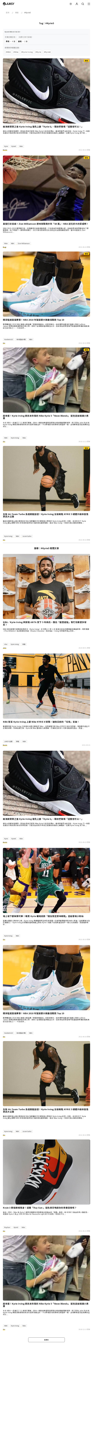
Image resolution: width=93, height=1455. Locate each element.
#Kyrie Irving (27, 52)
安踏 (23, 644)
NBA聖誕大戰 (21, 339)
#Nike (16, 52)
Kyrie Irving (15, 438)
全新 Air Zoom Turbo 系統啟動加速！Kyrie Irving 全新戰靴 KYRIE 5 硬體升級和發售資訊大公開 (45, 515)
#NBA (8, 52)
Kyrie (6, 146)
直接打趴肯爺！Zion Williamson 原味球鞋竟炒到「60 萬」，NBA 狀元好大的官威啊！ (46, 224)
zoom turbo (27, 536)
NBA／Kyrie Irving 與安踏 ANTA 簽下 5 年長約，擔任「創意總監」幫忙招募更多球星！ (44, 623)
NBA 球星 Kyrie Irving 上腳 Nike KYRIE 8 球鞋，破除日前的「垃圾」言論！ (41, 722)
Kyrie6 (14, 146)
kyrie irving (15, 644)
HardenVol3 (8, 339)
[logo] (8, 3)
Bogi (4, 247)
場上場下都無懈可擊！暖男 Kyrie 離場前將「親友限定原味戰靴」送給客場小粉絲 (43, 916)
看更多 (46, 1340)
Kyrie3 (16, 1227)
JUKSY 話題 (8, 741)
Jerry (4, 648)
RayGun (7, 1227)
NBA (12, 243)
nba (5, 644)
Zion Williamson (24, 243)
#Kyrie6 (47, 52)
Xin (4, 343)
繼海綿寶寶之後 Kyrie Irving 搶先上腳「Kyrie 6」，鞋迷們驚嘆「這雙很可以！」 (43, 126)
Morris (5, 150)
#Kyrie (38, 52)
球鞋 (17, 741)
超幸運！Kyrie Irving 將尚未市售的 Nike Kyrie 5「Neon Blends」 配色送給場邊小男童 (46, 417)
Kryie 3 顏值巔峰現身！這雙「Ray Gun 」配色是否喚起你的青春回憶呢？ (40, 1207)
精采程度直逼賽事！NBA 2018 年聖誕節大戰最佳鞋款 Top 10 (33, 320)
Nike (21, 146)
